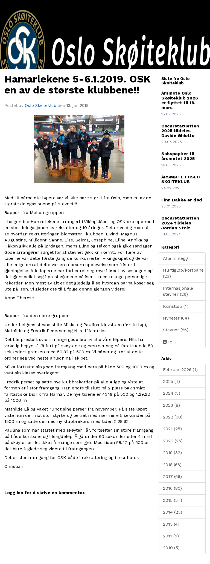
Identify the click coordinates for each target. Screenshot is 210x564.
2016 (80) (172, 488)
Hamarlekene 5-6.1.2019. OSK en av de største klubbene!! (77, 84)
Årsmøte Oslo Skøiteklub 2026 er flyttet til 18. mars (179, 100)
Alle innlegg (175, 258)
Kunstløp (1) (175, 306)
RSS (171, 341)
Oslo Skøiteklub (40, 105)
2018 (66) (172, 464)
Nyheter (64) (176, 318)
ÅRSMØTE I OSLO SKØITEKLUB (180, 179)
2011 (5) (171, 536)
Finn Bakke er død (181, 200)
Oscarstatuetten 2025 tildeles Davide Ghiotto (180, 130)
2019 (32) (172, 452)
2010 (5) (171, 547)
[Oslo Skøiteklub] (105, 66)
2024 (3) (171, 393)
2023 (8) (171, 405)
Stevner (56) (175, 329)
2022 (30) (172, 417)
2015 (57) (172, 500)
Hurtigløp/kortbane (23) (183, 273)
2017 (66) (172, 476)
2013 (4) (171, 524)
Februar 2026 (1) (180, 369)
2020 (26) (173, 440)
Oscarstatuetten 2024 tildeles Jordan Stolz (180, 222)
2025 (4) (171, 381)
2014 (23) (172, 512)
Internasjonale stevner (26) (178, 291)
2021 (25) (172, 428)
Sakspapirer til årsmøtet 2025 (178, 156)
